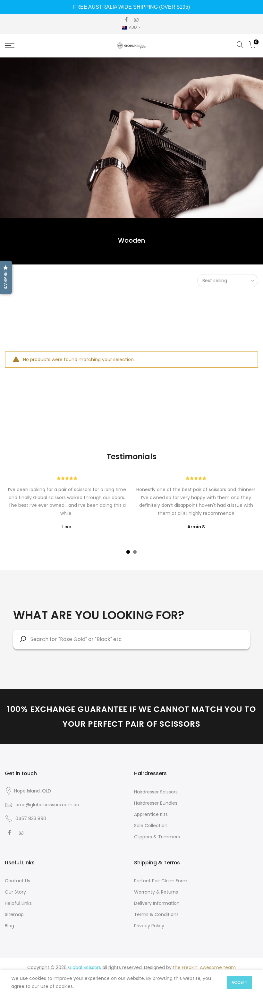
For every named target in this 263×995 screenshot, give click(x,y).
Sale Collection (150, 825)
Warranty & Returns (156, 892)
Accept (239, 982)
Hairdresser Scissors (156, 792)
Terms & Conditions (156, 914)
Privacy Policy (149, 925)
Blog (9, 925)
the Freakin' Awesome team (204, 967)
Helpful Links (18, 903)
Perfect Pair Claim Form (160, 881)
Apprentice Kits (151, 814)
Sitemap (14, 914)
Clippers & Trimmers (157, 837)
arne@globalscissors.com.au (47, 804)
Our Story (15, 892)
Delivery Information (157, 903)
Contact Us (17, 881)
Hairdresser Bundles (155, 803)
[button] (6, 277)
